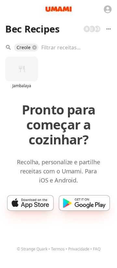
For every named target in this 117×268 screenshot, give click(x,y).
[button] (26, 47)
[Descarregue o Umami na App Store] (30, 203)
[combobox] (72, 47)
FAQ (96, 249)
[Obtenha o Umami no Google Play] (84, 203)
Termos (58, 249)
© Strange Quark (32, 249)
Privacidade (78, 249)
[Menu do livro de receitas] (108, 29)
